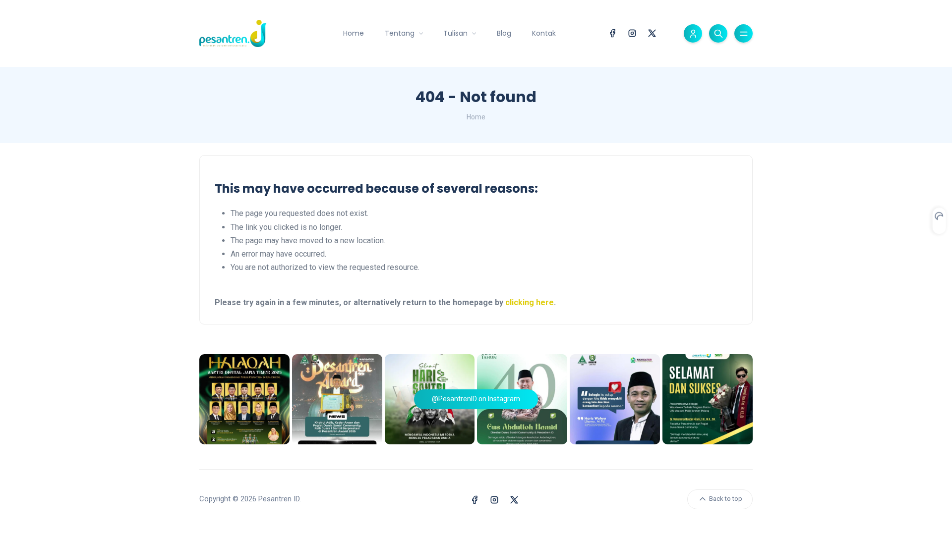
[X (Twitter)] (652, 32)
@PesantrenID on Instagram (476, 399)
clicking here (529, 302)
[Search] (718, 33)
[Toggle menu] (743, 33)
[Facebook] (612, 32)
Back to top (725, 498)
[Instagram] (632, 32)
